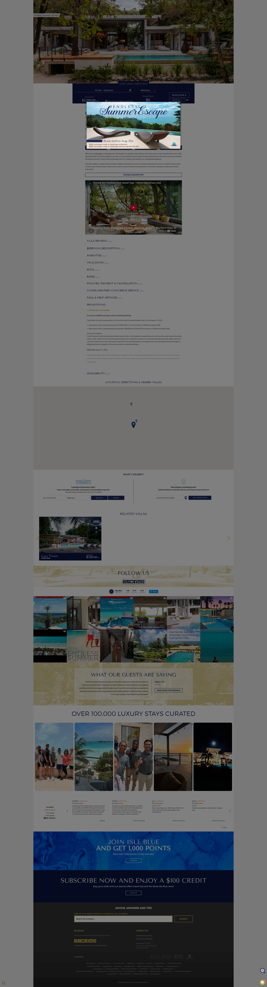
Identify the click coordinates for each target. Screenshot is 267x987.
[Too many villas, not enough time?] (262, 971)
